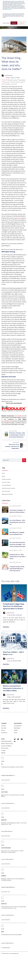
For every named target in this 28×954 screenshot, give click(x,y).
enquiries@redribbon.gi (6, 831)
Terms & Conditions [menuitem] (6, 746)
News (3, 476)
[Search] (24, 460)
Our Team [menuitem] (3, 728)
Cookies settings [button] (6, 23)
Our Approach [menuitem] (17, 726)
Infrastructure (6, 82)
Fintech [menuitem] (16, 730)
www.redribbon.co (6, 421)
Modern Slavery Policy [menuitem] (7, 743)
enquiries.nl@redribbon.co (7, 859)
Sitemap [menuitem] (3, 753)
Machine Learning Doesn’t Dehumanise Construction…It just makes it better (13, 688)
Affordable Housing (12, 80)
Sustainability (22, 80)
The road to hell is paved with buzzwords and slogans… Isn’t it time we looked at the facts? (17, 544)
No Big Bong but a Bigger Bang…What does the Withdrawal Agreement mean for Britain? (14, 606)
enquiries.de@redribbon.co (8, 887)
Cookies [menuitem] (3, 750)
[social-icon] (15, 739)
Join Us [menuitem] (3, 730)
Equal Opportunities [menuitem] (6, 741)
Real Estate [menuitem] (17, 728)
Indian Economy (6, 479)
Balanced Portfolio (7, 494)
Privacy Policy (9, 9)
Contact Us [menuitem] (4, 732)
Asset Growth (6, 491)
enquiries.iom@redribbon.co (8, 803)
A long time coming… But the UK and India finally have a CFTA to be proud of (16, 568)
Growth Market (6, 485)
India (4, 80)
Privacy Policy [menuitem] (4, 748)
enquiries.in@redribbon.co (7, 943)
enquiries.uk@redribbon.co (8, 775)
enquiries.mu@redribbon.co (7, 915)
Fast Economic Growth (17, 82)
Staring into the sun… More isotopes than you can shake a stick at (17, 556)
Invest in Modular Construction (9, 84)
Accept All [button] (14, 23)
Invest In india (6, 482)
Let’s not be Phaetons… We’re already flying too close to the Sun (17, 522)
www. (16, 416)
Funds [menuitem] (15, 732)
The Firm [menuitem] (3, 726)
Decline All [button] (22, 23)
